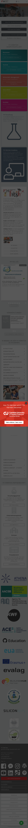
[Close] (26, 403)
